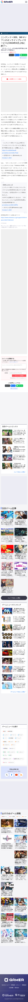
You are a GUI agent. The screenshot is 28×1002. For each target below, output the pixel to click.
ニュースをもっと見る (19, 472)
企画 (10, 755)
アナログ (21, 735)
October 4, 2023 (7, 158)
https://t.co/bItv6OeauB (9, 150)
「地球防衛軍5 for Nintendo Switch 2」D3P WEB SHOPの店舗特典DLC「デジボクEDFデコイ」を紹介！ (7, 909)
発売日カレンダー (7, 758)
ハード (5, 738)
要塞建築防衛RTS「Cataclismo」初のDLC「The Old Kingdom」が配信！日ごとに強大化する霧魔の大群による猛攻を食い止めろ (21, 541)
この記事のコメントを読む (15, 79)
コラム (5, 755)
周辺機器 (11, 738)
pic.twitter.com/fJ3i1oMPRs (10, 205)
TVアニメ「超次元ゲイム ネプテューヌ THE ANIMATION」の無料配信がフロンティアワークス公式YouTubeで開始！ (7, 941)
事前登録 (10, 731)
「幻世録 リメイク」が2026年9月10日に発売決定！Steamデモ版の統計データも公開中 (21, 909)
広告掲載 (11, 987)
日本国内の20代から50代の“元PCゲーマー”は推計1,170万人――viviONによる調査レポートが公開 (20, 573)
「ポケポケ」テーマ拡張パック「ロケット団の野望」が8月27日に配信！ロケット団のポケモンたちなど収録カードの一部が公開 (7, 523)
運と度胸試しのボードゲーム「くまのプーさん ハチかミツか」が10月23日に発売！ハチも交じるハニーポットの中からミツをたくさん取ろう (7, 557)
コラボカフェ (6, 744)
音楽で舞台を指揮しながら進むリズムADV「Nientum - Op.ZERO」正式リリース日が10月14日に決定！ (21, 941)
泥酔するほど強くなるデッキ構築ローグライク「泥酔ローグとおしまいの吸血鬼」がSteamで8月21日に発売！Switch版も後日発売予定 (7, 591)
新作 (5, 731)
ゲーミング (18, 738)
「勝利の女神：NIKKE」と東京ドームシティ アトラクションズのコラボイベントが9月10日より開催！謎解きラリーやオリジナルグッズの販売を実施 (21, 848)
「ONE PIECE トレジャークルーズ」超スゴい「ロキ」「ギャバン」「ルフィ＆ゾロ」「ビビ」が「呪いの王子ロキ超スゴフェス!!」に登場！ (21, 879)
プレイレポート (12, 752)
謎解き (5, 741)
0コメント (13, 52)
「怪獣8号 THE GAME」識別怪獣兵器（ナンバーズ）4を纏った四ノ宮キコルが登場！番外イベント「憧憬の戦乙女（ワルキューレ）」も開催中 (21, 557)
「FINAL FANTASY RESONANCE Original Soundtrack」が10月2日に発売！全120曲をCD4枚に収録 (7, 846)
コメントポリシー (13, 362)
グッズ (17, 741)
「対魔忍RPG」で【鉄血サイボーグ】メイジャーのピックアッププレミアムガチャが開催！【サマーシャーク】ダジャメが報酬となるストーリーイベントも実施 (7, 879)
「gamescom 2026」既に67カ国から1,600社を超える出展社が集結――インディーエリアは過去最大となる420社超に (21, 831)
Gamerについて (6, 985)
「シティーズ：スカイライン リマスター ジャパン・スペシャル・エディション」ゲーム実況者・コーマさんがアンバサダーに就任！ (7, 540)
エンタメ (11, 741)
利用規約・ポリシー (16, 985)
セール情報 (12, 816)
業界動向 (6, 748)
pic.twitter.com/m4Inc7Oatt (10, 153)
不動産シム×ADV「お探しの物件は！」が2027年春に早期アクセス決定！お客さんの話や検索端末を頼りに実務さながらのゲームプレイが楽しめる (7, 895)
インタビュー (20, 752)
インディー (6, 735)
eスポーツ (12, 748)
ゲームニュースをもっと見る (18, 692)
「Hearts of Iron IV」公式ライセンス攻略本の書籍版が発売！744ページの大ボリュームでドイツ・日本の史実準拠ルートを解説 (21, 863)
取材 (5, 752)
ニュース (6, 33)
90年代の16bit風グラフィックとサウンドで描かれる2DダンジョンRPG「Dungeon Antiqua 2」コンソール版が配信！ (21, 925)
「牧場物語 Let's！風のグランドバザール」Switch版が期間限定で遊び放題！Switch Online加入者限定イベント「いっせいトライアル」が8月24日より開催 (7, 926)
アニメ (13, 744)
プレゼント (11, 762)
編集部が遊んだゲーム (18, 758)
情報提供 (24, 985)
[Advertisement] (14, 18)
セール (5, 762)
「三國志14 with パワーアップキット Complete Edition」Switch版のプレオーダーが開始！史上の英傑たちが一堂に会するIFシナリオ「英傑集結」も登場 (7, 832)
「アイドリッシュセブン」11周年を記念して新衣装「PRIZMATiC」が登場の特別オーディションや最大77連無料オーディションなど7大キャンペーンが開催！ (21, 524)
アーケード (13, 735)
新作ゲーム (5, 816)
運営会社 (17, 987)
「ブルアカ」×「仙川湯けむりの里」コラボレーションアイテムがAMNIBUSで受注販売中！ (7, 573)
